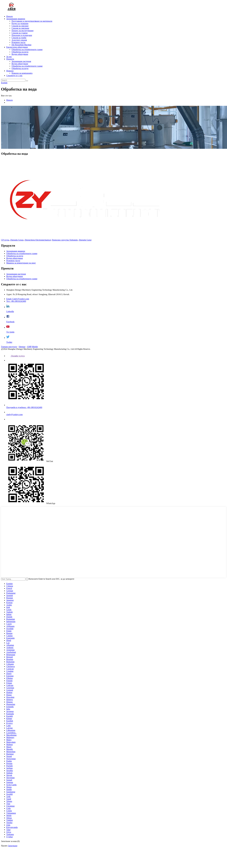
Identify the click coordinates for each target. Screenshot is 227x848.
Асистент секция (19, 40)
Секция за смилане (20, 26)
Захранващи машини (15, 19)
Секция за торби (19, 38)
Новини (10, 71)
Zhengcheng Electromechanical (38, 240)
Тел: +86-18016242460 (16, 301)
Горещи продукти (9, 347)
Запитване (12, 846)
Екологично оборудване (17, 47)
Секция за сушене (20, 33)
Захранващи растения (21, 61)
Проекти (10, 59)
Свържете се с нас (14, 75)
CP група (5, 240)
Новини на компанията (22, 73)
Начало (9, 16)
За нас (9, 56)
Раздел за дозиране (20, 23)
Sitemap (22, 347)
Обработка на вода (20, 52)
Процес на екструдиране (22, 30)
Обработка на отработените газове (27, 49)
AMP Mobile (32, 347)
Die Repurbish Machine (21, 45)
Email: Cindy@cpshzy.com (17, 299)
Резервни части (18, 42)
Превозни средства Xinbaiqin (65, 240)
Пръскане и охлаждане (22, 35)
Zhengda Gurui (85, 240)
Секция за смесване (20, 28)
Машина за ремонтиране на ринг (21, 263)
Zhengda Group (17, 240)
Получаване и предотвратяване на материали (32, 21)
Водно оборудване (20, 54)
